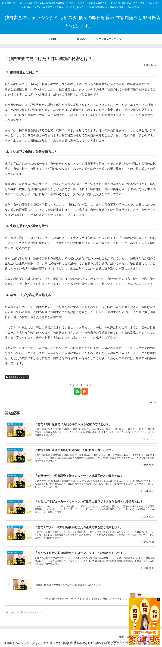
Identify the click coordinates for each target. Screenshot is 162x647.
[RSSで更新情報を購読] (84, 391)
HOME (120, 637)
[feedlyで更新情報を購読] (77, 391)
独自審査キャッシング (18, 377)
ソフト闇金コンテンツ (148, 637)
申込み (130, 637)
